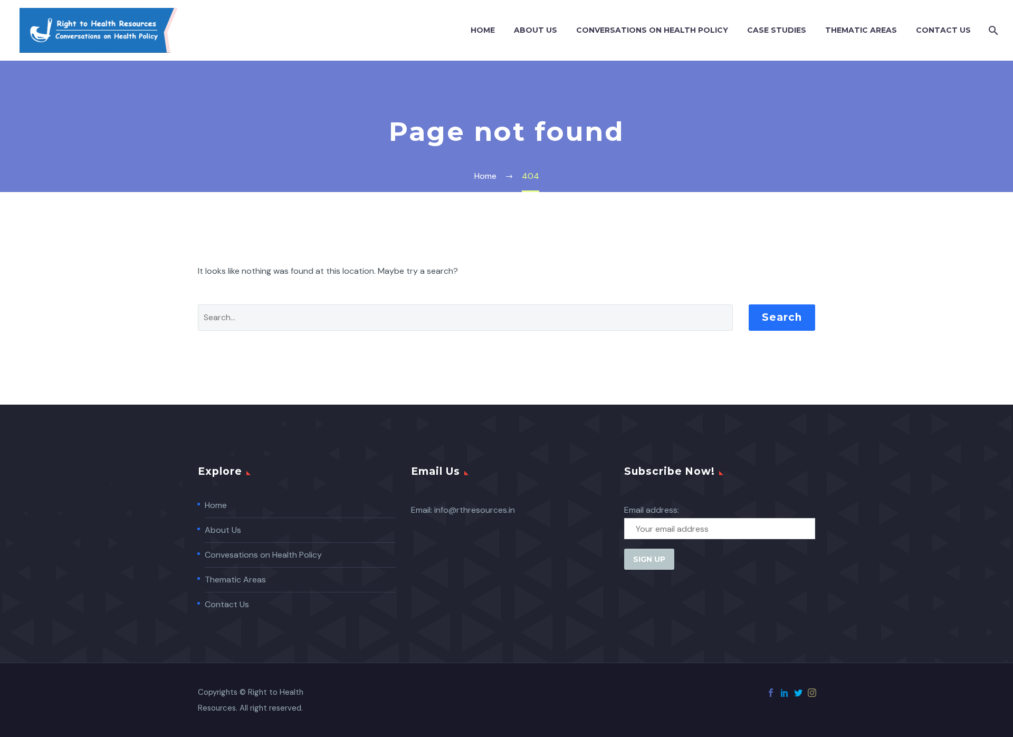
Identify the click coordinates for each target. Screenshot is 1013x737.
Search (782, 317)
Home (483, 30)
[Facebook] (771, 692)
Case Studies (776, 30)
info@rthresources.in (474, 509)
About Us (535, 30)
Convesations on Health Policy (263, 554)
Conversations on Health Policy (652, 30)
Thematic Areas (861, 30)
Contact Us (943, 30)
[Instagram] (812, 692)
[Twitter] (798, 692)
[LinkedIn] (784, 692)
